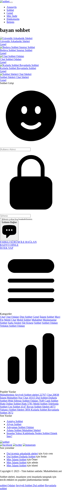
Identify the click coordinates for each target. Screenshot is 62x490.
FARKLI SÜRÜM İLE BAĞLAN (18, 242)
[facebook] (6, 444)
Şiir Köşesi (27, 322)
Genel (3, 44)
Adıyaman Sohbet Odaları (20, 427)
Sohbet (37, 322)
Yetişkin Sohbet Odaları (12, 325)
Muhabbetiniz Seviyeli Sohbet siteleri (23, 394)
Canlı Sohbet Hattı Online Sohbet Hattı (29, 402)
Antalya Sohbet (15, 421)
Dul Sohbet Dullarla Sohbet (21, 456)
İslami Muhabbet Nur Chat (18, 397)
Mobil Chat (10, 319)
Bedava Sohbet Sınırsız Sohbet (16, 50)
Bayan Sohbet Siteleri (41, 406)
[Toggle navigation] (11, 2)
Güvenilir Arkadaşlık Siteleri (15, 41)
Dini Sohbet (26, 316)
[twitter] (17, 444)
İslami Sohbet (47, 316)
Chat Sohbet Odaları (10, 59)
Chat (2, 316)
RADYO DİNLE (9, 245)
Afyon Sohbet (14, 424)
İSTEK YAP (6, 247)
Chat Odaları (12, 316)
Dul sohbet (38, 485)
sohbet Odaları (7, 485)
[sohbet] (5, 1)
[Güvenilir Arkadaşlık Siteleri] (16, 38)
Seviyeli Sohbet (24, 485)
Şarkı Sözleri (14, 322)
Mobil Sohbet (24, 319)
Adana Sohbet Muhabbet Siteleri (24, 430)
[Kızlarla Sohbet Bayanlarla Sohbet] (19, 65)
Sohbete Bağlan (9, 222)
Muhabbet (37, 319)
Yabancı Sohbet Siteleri (15, 409)
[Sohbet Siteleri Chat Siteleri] (15, 74)
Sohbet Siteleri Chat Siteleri (14, 77)
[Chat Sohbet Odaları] (12, 56)
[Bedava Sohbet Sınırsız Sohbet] (17, 47)
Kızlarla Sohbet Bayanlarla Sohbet (18, 68)
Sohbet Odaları (50, 322)
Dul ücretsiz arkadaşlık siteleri (22, 453)
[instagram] (29, 444)
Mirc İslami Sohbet (16, 459)
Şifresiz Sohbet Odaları (29, 400)
